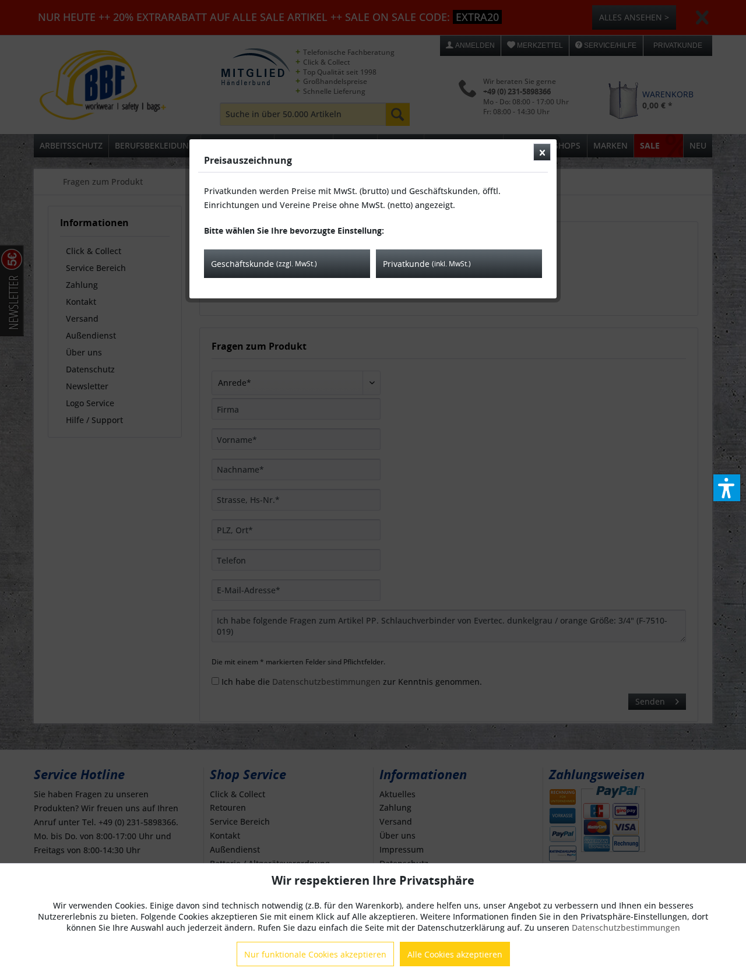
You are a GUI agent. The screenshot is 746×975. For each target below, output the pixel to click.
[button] (726, 487)
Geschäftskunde (264, 263)
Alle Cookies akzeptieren (454, 954)
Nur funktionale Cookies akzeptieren (315, 954)
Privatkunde (427, 263)
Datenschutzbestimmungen (626, 927)
